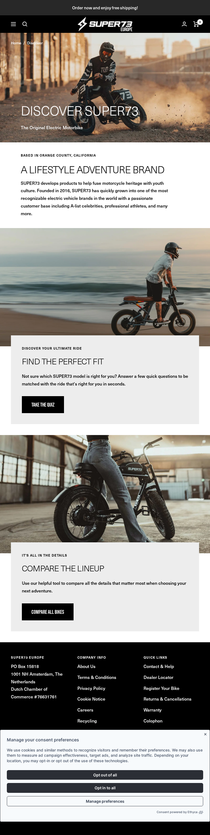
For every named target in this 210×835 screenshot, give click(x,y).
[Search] (24, 24)
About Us (86, 666)
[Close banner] (206, 733)
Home (16, 42)
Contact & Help (159, 666)
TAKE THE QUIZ (42, 405)
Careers (85, 710)
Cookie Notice (91, 699)
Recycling (87, 721)
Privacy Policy (91, 688)
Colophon (153, 721)
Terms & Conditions (96, 677)
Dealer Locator (158, 677)
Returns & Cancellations (167, 699)
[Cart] (196, 24)
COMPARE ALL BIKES (47, 612)
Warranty (153, 710)
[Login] (184, 24)
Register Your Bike (161, 688)
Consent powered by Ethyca (177, 812)
